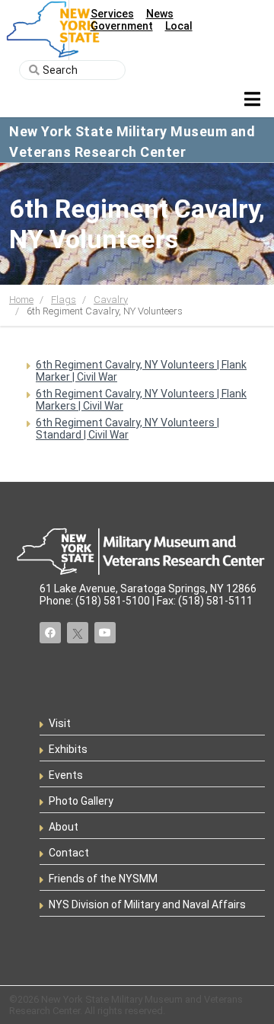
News (160, 14)
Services (112, 14)
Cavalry (111, 299)
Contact (69, 853)
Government (122, 26)
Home (21, 299)
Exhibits (68, 749)
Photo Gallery (81, 801)
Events (66, 775)
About (63, 827)
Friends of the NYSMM (103, 878)
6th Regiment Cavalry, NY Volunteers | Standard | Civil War (127, 428)
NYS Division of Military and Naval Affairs (147, 904)
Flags (63, 299)
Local (179, 26)
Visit (60, 723)
